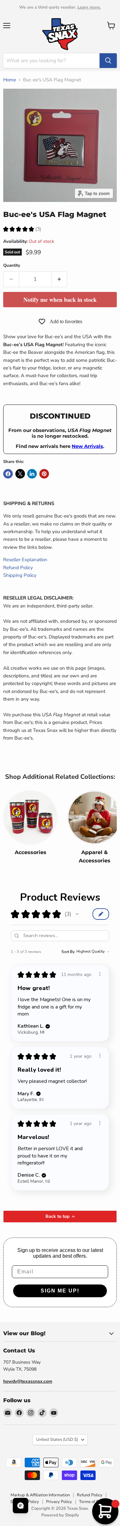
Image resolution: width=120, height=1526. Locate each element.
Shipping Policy (19, 575)
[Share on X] (20, 474)
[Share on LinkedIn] (32, 474)
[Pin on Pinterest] (44, 474)
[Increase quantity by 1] (60, 279)
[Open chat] (20, 1505)
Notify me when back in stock (60, 299)
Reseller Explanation (25, 559)
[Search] (108, 60)
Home (9, 80)
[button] (77, 914)
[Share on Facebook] (8, 474)
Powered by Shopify (60, 1515)
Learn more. (89, 7)
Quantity (11, 265)
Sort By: (68, 951)
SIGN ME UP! (60, 1290)
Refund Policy (18, 567)
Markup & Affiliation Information (40, 1495)
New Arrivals (87, 446)
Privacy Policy (59, 1502)
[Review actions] (99, 974)
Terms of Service (94, 1502)
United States (57, 1439)
